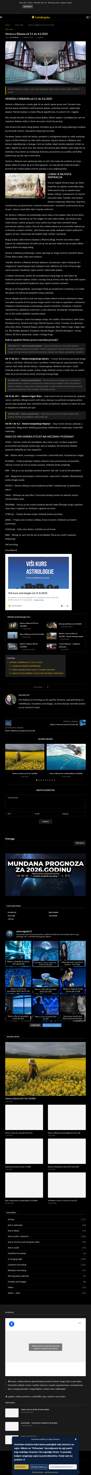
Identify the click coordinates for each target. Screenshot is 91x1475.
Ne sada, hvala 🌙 (38, 1467)
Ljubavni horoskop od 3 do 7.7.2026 (18, 1167)
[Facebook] (39, 10)
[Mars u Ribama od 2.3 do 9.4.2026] (13, 635)
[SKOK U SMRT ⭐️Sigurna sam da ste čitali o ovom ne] (73, 1008)
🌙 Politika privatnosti (51, 1472)
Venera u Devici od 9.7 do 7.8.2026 (24, 773)
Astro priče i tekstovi (47, 1236)
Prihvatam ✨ (21, 1467)
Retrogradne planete (47, 1276)
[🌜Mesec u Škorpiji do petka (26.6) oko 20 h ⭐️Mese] (45, 981)
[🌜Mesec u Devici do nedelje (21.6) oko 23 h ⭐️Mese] (18, 1008)
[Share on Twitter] (54, 687)
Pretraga (9, 838)
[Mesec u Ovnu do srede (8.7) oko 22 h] (24, 1117)
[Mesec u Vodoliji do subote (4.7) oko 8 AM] (67, 1151)
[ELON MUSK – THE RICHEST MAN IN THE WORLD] (12, 1426)
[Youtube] (45, 10)
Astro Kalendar (47, 1225)
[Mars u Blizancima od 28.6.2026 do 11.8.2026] (66, 757)
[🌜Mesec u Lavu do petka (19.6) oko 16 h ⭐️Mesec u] (45, 1008)
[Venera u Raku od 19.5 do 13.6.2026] (13, 625)
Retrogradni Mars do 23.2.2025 (70, 624)
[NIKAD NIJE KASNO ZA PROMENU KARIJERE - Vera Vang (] (73, 954)
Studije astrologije (47, 1281)
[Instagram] (42, 10)
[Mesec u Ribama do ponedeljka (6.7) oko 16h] (67, 1117)
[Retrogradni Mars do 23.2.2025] (52, 625)
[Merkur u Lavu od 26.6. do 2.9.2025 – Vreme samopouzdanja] (52, 636)
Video (47, 1287)
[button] (76, 1439)
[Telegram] (48, 10)
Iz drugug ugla (47, 1259)
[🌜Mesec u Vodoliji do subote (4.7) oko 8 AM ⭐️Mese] (18, 954)
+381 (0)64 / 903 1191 (40, 3)
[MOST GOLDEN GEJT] (12, 1439)
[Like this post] (49, 687)
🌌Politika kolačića (37, 1472)
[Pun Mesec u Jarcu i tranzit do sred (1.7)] (67, 1185)
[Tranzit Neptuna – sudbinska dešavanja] (52, 646)
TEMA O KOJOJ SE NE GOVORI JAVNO (35, 1409)
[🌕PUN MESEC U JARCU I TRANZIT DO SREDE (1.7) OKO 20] (45, 954)
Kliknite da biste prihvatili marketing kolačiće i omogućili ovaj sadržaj (45, 875)
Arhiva (47, 1219)
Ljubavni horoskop (47, 1264)
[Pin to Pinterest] (56, 687)
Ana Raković (14, 37)
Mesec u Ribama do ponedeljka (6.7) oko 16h (64, 1133)
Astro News (47, 1230)
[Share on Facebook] (52, 687)
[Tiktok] (51, 10)
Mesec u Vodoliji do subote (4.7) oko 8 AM (63, 1167)
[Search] (83, 17)
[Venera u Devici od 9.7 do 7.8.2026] (24, 757)
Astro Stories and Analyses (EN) (47, 1242)
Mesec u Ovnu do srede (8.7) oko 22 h (18, 1133)
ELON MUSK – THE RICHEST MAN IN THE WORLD (39, 1423)
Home (7, 25)
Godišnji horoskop (47, 1253)
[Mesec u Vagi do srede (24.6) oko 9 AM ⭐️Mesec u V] (73, 981)
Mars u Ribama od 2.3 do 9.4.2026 (32, 634)
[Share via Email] (59, 687)
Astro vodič (19, 25)
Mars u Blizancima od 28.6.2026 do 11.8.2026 (66, 773)
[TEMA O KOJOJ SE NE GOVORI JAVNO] (12, 1412)
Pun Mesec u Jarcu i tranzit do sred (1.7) (62, 1200)
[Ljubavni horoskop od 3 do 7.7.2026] (24, 1151)
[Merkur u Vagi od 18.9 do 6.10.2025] (13, 646)
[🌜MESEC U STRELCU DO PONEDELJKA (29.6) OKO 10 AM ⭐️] (18, 981)
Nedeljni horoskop (47, 1270)
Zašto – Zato (47, 1293)
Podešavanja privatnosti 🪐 (63, 1467)
